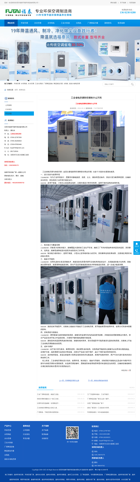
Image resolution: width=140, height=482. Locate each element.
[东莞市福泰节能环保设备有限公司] (38, 12)
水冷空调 (37, 23)
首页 (16, 90)
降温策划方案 (58, 83)
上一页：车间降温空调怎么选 (69, 380)
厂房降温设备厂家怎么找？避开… (98, 399)
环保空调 (24, 23)
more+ (132, 387)
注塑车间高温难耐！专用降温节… (48, 403)
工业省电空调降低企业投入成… (47, 408)
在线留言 (45, 438)
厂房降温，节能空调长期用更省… (48, 412)
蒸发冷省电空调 (74, 83)
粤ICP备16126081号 (101, 470)
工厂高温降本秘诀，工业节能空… (98, 394)
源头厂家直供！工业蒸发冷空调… (98, 408)
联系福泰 (133, 2)
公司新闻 (8, 105)
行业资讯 (8, 109)
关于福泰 (123, 2)
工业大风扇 (65, 23)
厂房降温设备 (48, 83)
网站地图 (113, 2)
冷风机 (78, 23)
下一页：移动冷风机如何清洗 (98, 380)
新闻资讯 (107, 23)
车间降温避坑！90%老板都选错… (98, 412)
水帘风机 (51, 23)
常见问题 (8, 113)
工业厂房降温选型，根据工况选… (48, 394)
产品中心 (7, 426)
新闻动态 (22, 90)
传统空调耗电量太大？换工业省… (48, 399)
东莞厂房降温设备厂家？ (95, 403)
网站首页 (11, 23)
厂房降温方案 (93, 23)
